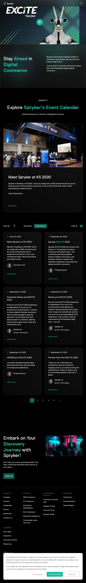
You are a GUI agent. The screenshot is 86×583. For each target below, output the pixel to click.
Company (6, 497)
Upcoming (27, 226)
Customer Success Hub (50, 501)
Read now (12, 206)
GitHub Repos (68, 505)
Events (6, 509)
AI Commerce (28, 501)
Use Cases (7, 532)
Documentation (69, 501)
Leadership (7, 505)
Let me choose (38, 574)
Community (67, 497)
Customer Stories (10, 540)
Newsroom (7, 514)
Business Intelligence (31, 516)
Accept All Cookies (55, 574)
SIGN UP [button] (9, 476)
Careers (6, 501)
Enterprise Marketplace (28, 507)
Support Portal (49, 506)
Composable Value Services (30, 522)
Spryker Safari (48, 514)
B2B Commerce (29, 497)
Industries (7, 536)
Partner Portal (48, 510)
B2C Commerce (29, 512)
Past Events (40, 226)
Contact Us (7, 518)
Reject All (71, 574)
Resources (7, 544)
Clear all (74, 226)
